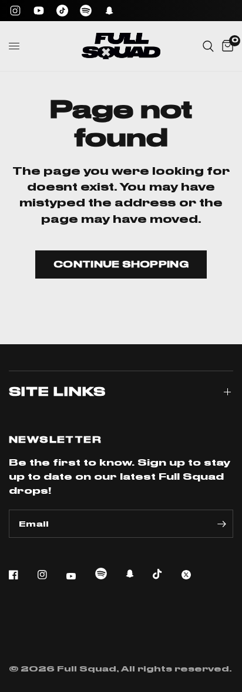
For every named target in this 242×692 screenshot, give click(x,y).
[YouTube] (39, 10)
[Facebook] (22, 575)
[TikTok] (62, 10)
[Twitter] (194, 575)
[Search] (208, 46)
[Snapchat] (109, 10)
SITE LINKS (57, 391)
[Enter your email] (221, 524)
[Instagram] (15, 10)
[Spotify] (86, 10)
